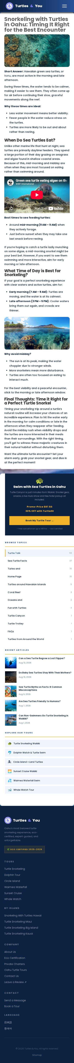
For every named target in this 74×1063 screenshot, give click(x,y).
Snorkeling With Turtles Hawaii (22, 915)
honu (7, 75)
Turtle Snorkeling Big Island (21, 927)
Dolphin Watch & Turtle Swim (27, 752)
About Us (10, 952)
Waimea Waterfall (15, 887)
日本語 (8, 1022)
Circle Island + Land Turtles (25, 762)
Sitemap (37, 1055)
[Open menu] (64, 6)
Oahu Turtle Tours (15, 970)
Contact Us (11, 976)
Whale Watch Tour (21, 790)
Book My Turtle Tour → (40, 520)
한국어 (8, 1028)
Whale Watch (12, 899)
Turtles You (28, 5)
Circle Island (12, 881)
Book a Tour (12, 1006)
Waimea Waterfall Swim (24, 780)
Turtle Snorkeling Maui (18, 921)
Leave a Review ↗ (15, 982)
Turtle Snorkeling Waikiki (24, 743)
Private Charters (14, 964)
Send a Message (15, 1000)
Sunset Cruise (13, 893)
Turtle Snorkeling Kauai (18, 933)
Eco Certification (14, 958)
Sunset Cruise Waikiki (22, 771)
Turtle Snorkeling (14, 869)
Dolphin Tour (12, 875)
